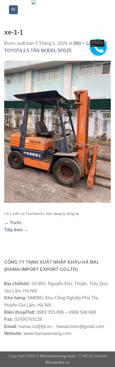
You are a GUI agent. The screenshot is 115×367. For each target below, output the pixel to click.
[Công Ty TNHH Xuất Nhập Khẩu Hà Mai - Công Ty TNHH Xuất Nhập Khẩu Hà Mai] (62, 9)
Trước (13, 222)
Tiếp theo (16, 229)
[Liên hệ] (96, 43)
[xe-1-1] (57, 131)
